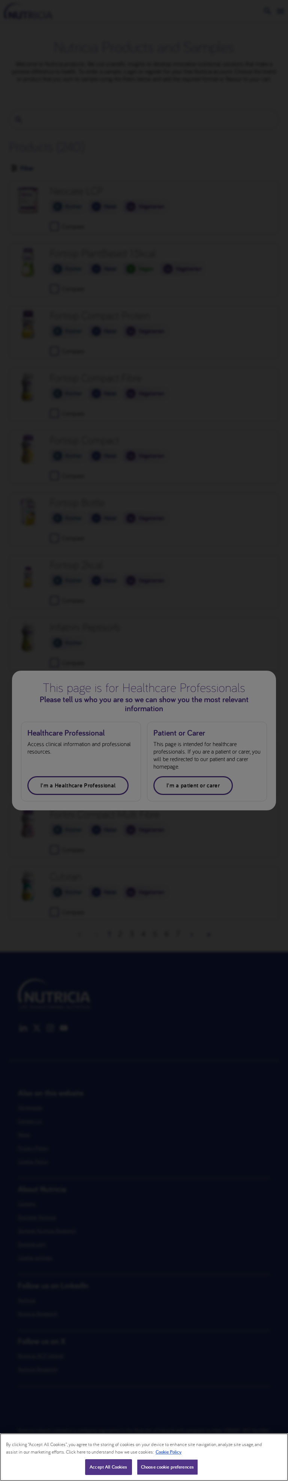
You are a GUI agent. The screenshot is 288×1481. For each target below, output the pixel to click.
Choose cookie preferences (167, 1467)
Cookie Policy (169, 1452)
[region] (144, 1457)
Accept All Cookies (108, 1467)
